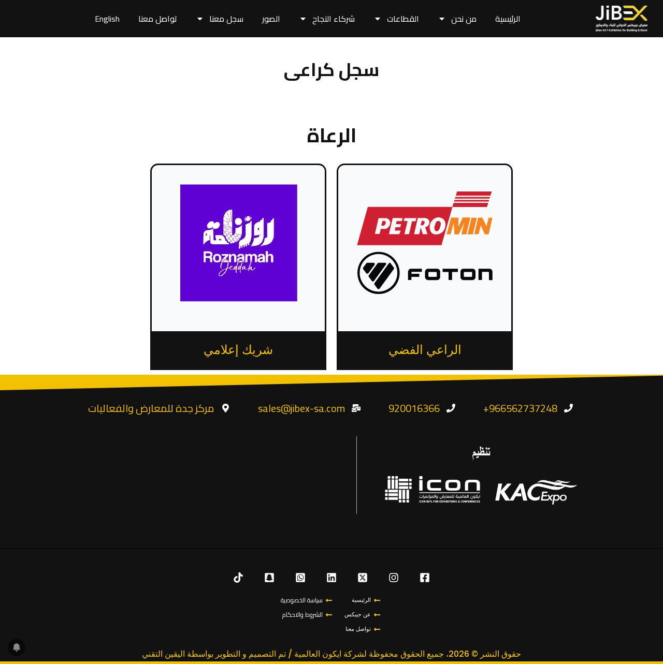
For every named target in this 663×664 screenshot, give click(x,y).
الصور (271, 18)
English (107, 18)
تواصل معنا (157, 18)
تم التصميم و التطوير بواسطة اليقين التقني (214, 654)
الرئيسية (508, 18)
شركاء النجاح (333, 18)
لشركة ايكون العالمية (330, 654)
